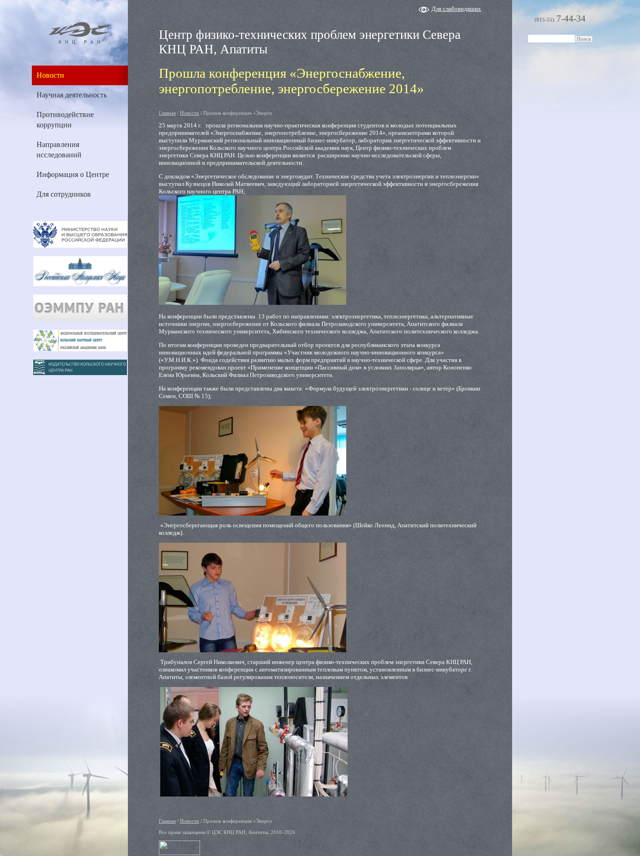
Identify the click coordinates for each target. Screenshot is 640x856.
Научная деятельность (72, 95)
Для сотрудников (64, 194)
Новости (50, 75)
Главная (167, 113)
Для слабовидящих (456, 8)
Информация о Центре (73, 174)
